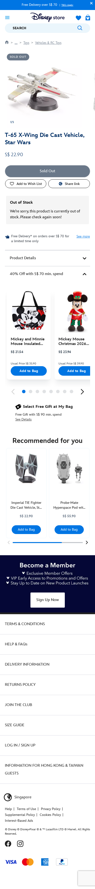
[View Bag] (88, 18)
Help (8, 809)
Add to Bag (28, 371)
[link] (13, 392)
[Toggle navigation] (7, 17)
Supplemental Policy (20, 815)
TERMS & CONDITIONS (25, 624)
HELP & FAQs (16, 644)
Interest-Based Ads (19, 821)
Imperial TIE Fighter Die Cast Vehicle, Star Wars (26, 505)
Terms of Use (26, 809)
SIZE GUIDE (14, 725)
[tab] (47, 258)
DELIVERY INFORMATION (27, 664)
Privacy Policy (50, 809)
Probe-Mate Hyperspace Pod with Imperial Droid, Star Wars (69, 505)
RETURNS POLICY (20, 684)
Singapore (22, 797)
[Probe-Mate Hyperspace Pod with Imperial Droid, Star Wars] (69, 468)
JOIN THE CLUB (18, 705)
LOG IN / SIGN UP (20, 745)
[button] (90, 3)
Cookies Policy (50, 815)
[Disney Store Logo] (47, 17)
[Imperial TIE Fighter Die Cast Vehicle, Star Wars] (26, 468)
